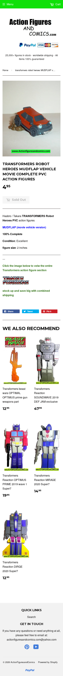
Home (5, 70)
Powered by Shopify (48, 662)
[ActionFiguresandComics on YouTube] (36, 648)
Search (31, 617)
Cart (57, 4)
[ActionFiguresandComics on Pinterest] (26, 648)
